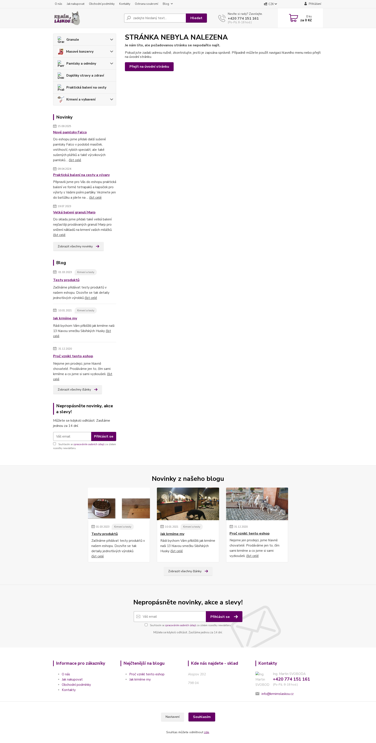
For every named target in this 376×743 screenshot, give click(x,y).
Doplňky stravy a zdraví (85, 75)
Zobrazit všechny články (74, 389)
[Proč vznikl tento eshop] (257, 504)
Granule (72, 39)
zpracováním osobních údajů (88, 444)
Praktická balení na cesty (86, 87)
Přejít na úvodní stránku (149, 66)
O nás (58, 4)
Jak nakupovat (75, 4)
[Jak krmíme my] (188, 504)
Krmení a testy (85, 272)
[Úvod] (87, 18)
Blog (166, 4)
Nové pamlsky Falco (70, 132)
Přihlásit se (103, 436)
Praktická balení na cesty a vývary (81, 175)
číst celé (75, 160)
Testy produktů (66, 280)
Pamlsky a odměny (81, 63)
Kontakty (124, 4)
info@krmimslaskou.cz (278, 694)
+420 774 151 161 (243, 18)
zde (206, 732)
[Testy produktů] (119, 504)
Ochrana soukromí (146, 4)
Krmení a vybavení (81, 99)
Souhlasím (202, 716)
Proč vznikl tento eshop (73, 356)
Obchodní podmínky (102, 4)
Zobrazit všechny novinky (75, 246)
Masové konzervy (80, 51)
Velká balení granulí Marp (74, 212)
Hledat (196, 18)
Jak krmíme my (65, 318)
